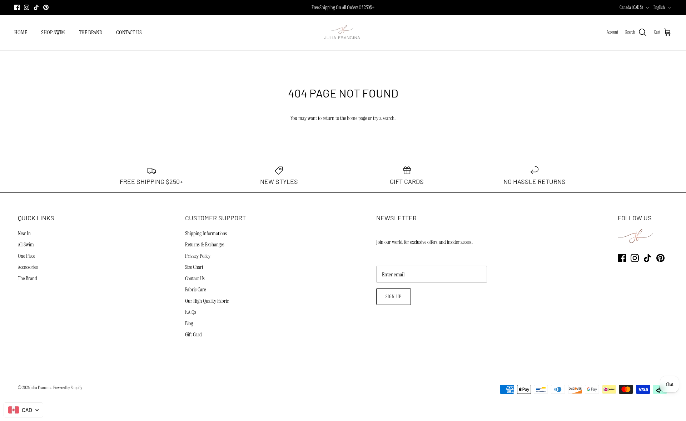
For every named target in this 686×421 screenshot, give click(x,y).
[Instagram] (26, 7)
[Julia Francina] (343, 32)
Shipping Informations (206, 233)
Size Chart (194, 267)
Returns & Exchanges (204, 244)
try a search (383, 118)
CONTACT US (129, 32)
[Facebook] (17, 7)
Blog (189, 323)
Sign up (393, 297)
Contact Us (195, 278)
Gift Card (193, 334)
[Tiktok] (36, 7)
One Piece (26, 256)
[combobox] (23, 409)
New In (24, 233)
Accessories (28, 267)
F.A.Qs (190, 312)
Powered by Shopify (67, 388)
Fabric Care (195, 289)
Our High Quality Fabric (207, 301)
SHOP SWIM (53, 32)
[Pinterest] (46, 7)
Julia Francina (40, 388)
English (659, 7)
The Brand (27, 278)
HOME (20, 32)
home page (357, 118)
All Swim (26, 244)
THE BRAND (90, 32)
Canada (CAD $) (631, 7)
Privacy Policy (197, 256)
